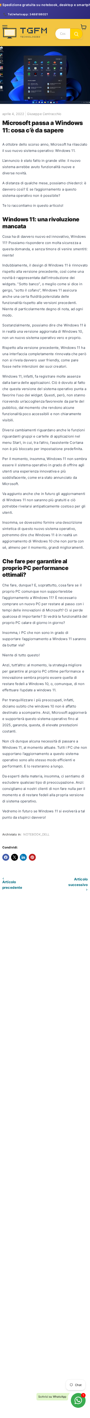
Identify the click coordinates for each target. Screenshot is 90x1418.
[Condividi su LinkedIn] (23, 857)
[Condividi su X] (14, 857)
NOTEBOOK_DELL (36, 834)
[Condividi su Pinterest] (32, 857)
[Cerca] (76, 33)
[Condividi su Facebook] (5, 857)
